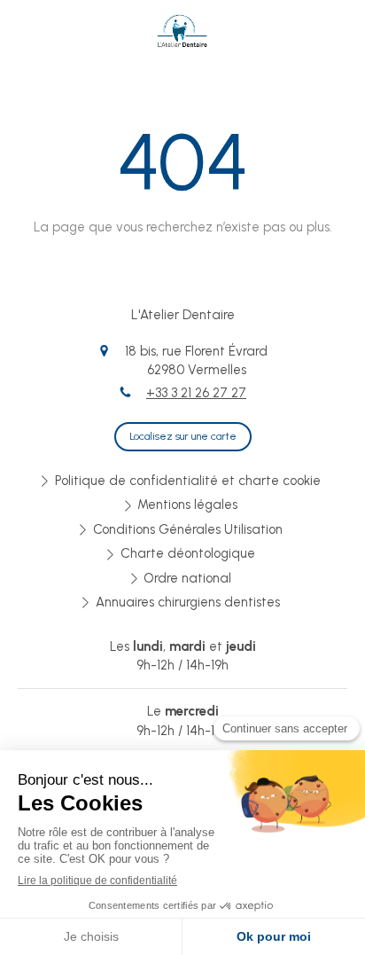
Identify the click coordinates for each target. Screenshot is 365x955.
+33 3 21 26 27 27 (196, 393)
